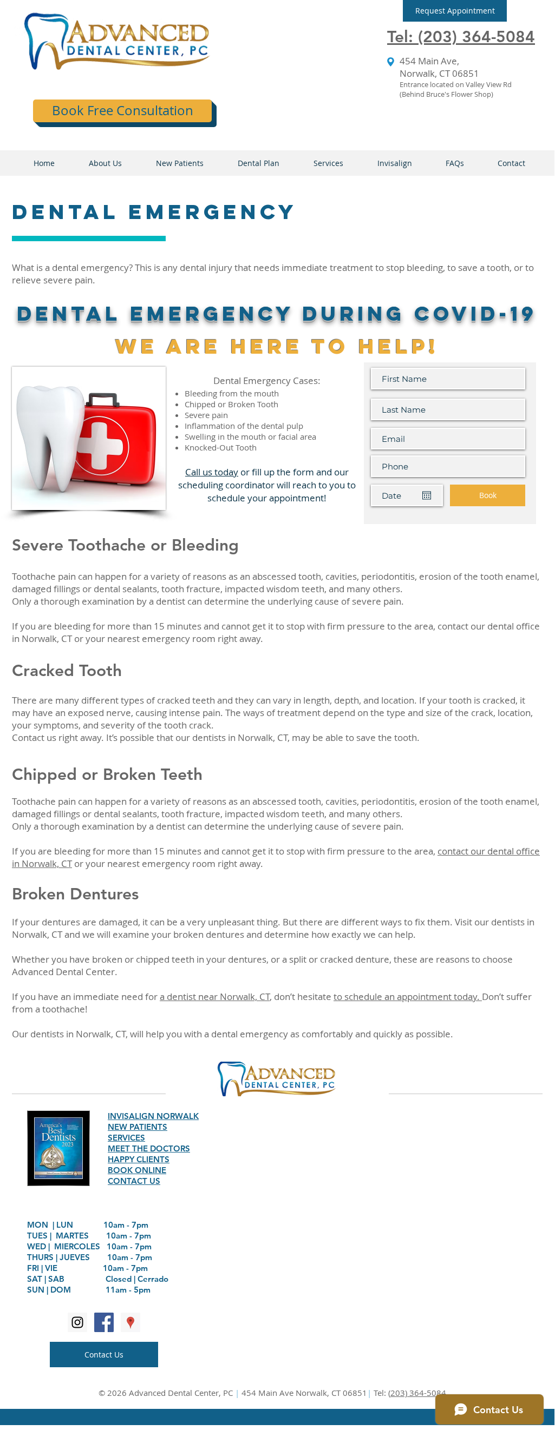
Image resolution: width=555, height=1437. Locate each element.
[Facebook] (104, 1322)
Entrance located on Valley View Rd (456, 84)
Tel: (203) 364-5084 (461, 37)
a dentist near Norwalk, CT (215, 996)
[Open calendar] (426, 495)
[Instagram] (77, 1322)
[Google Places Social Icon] (130, 1322)
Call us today (211, 472)
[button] (455, 11)
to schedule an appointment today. (408, 996)
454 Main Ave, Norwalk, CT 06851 (439, 67)
